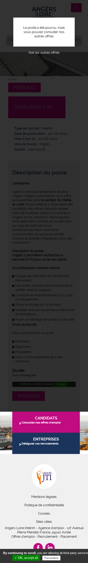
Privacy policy (71, 558)
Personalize (51, 558)
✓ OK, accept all (26, 558)
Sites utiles (44, 522)
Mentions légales (44, 497)
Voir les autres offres (44, 53)
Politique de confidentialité (44, 505)
